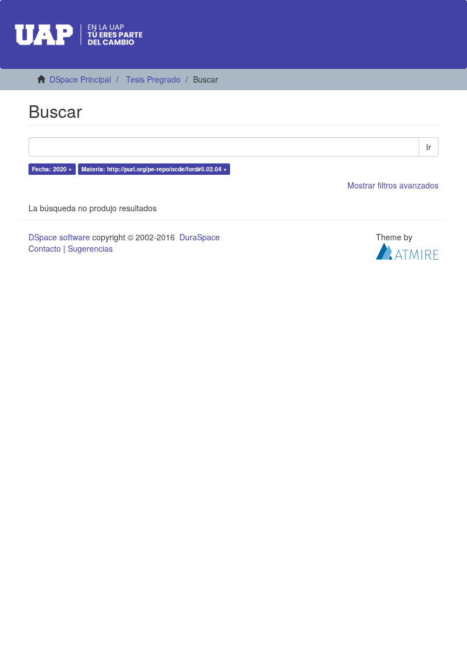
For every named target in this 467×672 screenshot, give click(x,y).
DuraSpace (199, 237)
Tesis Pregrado (153, 79)
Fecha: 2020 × (52, 169)
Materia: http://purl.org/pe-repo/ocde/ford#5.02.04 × (154, 169)
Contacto (44, 248)
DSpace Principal (80, 79)
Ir (428, 147)
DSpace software (59, 237)
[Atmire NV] (407, 250)
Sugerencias (90, 248)
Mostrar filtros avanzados (393, 185)
